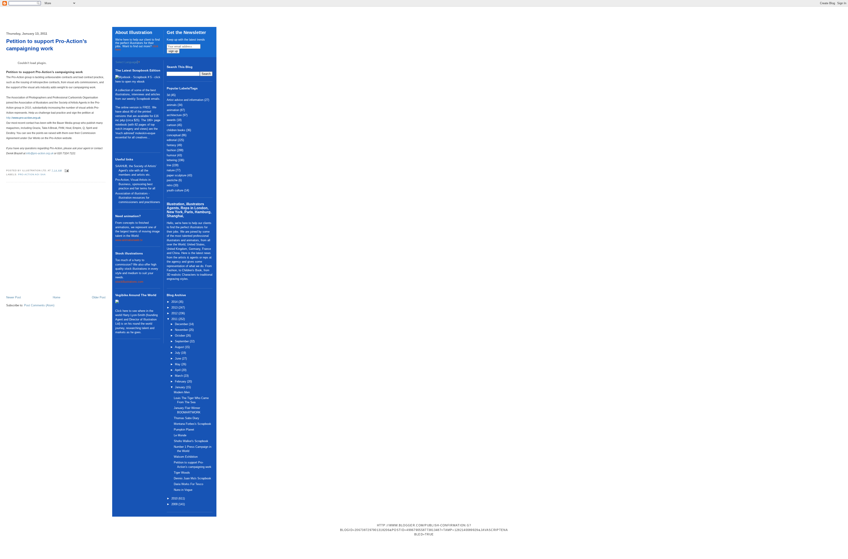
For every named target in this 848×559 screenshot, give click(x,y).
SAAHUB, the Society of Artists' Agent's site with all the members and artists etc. (135, 170)
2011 (174, 319)
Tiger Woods (182, 472)
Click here (121, 310)
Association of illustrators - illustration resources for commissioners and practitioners (137, 198)
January (180, 387)
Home (56, 297)
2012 (174, 313)
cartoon (171, 125)
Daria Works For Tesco (188, 484)
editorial (172, 140)
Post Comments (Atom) (39, 305)
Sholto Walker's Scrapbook (191, 441)
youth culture (175, 190)
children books (176, 130)
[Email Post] (66, 170)
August (180, 347)
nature (171, 170)
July (178, 352)
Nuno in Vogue (183, 489)
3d (168, 95)
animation (173, 110)
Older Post (99, 297)
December (182, 324)
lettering (172, 160)
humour (171, 155)
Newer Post (13, 297)
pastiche (172, 180)
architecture (174, 115)
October (180, 335)
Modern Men (182, 392)
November (182, 329)
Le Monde (180, 435)
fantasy (171, 145)
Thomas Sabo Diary (186, 418)
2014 (174, 301)
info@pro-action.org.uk (39, 153)
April (178, 370)
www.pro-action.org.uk (27, 117)
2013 (174, 307)
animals (172, 105)
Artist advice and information (185, 100)
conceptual (174, 135)
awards (171, 120)
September (182, 341)
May (178, 364)
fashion (171, 150)
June (178, 358)
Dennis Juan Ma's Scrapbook (192, 478)
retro (169, 185)
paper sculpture (176, 175)
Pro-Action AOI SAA (32, 174)
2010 (174, 498)
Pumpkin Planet (184, 429)
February (181, 381)
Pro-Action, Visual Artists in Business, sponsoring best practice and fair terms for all (135, 184)
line (169, 165)
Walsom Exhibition (186, 456)
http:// (9, 117)
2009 (174, 504)
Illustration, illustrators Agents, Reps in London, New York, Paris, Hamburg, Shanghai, (189, 210)
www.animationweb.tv (129, 240)
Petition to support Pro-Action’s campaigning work (46, 45)
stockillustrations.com (129, 281)
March (179, 375)
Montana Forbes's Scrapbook (192, 423)
